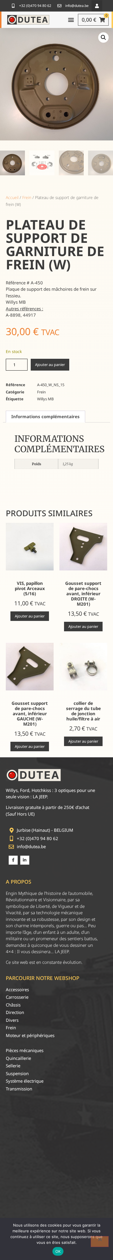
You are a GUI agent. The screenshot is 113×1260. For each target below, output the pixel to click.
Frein (26, 197)
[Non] (100, 1241)
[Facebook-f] (13, 860)
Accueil (12, 197)
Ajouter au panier (50, 364)
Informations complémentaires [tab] (45, 416)
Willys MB (45, 398)
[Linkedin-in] (24, 860)
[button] (97, 6)
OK (58, 1251)
